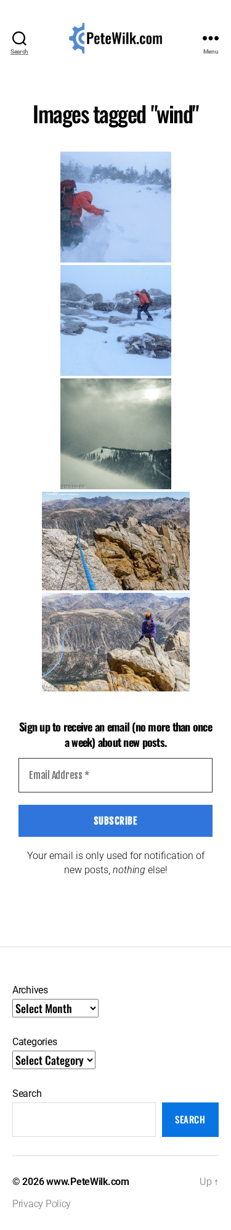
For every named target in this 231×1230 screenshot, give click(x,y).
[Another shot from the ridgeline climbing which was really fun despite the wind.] (116, 642)
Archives (30, 990)
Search (26, 1093)
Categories (34, 1042)
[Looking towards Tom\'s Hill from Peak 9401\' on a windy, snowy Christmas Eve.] (115, 433)
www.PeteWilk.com (87, 1181)
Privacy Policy (41, 1204)
